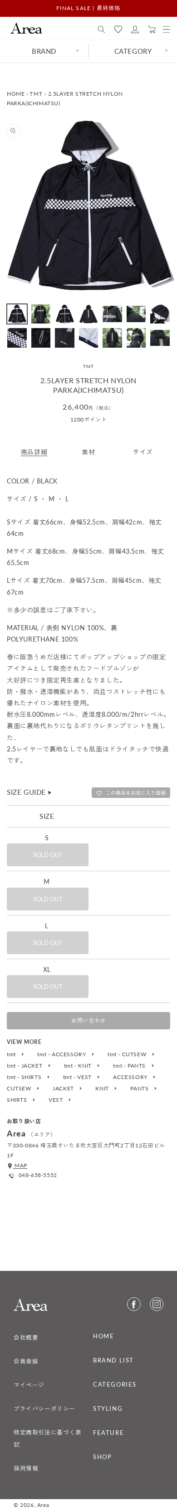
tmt (12, 1054)
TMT (36, 93)
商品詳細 (34, 452)
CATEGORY (133, 51)
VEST (56, 1100)
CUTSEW (20, 1088)
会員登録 (26, 1361)
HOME (16, 93)
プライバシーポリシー (44, 1408)
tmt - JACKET (25, 1066)
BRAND (44, 51)
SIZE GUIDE (30, 792)
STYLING (108, 1408)
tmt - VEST (78, 1077)
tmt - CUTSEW (128, 1054)
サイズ (143, 452)
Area (43, 1504)
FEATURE (108, 1432)
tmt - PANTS (130, 1066)
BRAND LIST (113, 1360)
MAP (20, 1165)
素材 (88, 452)
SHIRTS (18, 1100)
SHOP (102, 1456)
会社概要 (26, 1337)
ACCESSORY (131, 1077)
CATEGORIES (115, 1384)
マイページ (29, 1384)
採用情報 (26, 1468)
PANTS (140, 1088)
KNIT (102, 1088)
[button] (101, 30)
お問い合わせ (88, 1020)
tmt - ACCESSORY (62, 1054)
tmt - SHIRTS (25, 1077)
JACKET (64, 1088)
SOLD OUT (48, 854)
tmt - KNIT (78, 1066)
